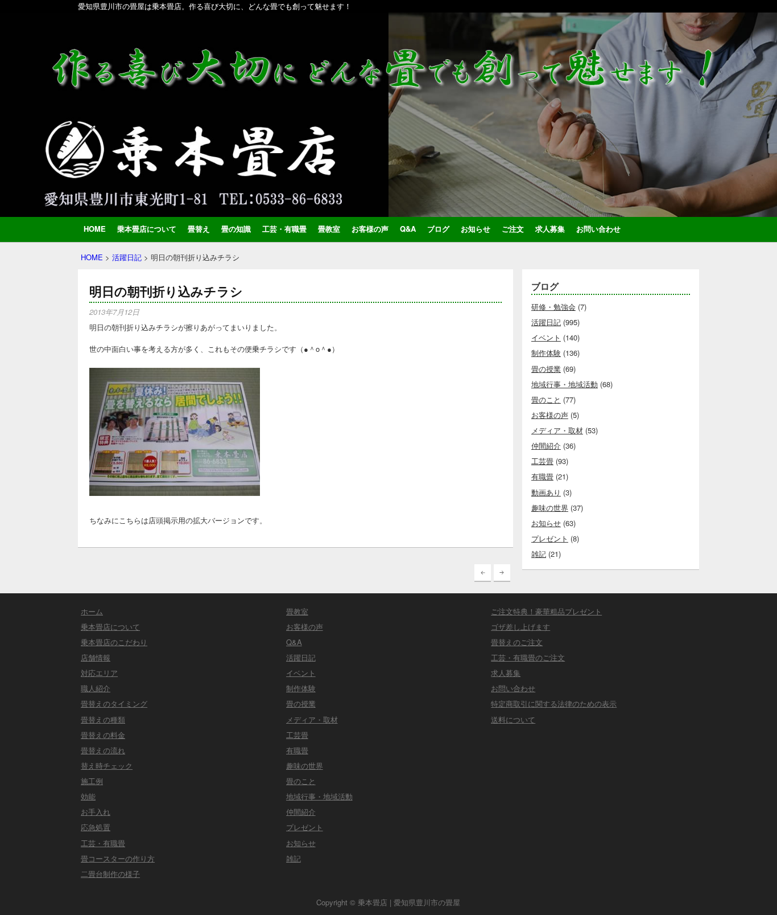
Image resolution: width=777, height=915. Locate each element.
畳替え (199, 228)
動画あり (546, 492)
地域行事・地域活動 (564, 384)
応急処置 (95, 827)
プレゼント (549, 538)
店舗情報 (95, 657)
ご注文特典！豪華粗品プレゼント (546, 611)
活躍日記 (127, 257)
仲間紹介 (546, 445)
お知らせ (475, 228)
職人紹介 (95, 688)
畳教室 (329, 228)
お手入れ (95, 811)
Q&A (408, 228)
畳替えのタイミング (114, 703)
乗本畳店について (146, 228)
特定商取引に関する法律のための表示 (554, 703)
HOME (95, 228)
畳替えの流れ (103, 750)
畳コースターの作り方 (118, 858)
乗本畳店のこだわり (114, 642)
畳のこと (546, 399)
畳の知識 (236, 228)
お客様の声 (370, 228)
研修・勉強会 (553, 306)
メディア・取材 (557, 430)
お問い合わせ (598, 228)
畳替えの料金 (103, 734)
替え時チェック (107, 765)
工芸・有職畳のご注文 (528, 657)
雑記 (538, 553)
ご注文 (513, 228)
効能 (88, 796)
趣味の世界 (549, 507)
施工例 (92, 781)
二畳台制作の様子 (110, 873)
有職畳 (542, 476)
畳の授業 (546, 368)
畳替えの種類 (103, 719)
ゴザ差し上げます (520, 626)
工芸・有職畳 (284, 228)
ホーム (92, 611)
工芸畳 (542, 461)
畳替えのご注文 (517, 642)
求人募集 (550, 228)
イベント (546, 337)
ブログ (438, 228)
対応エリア (99, 672)
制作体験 (546, 352)
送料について (513, 719)
